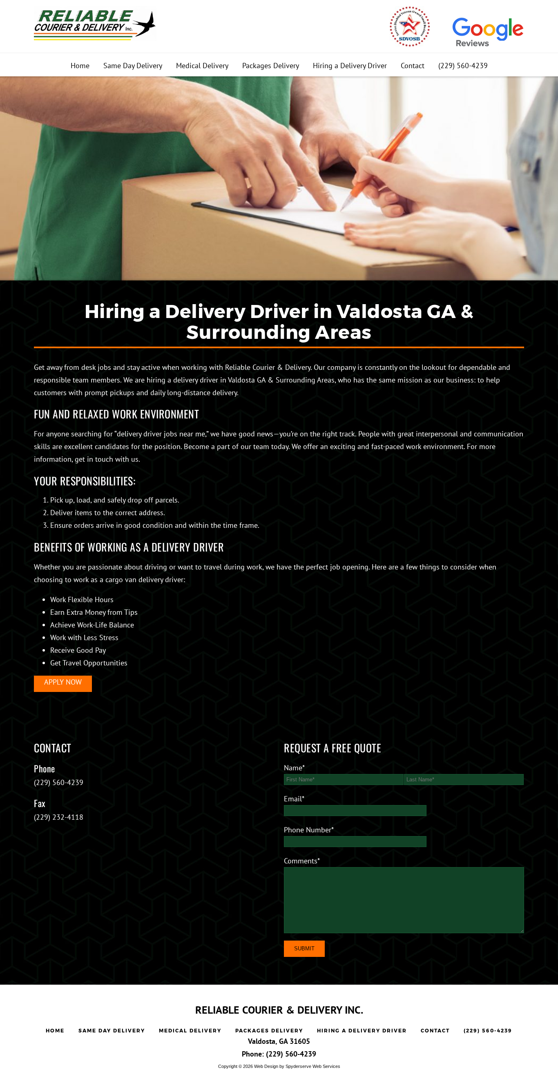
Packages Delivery (270, 65)
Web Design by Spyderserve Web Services (297, 1066)
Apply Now (63, 682)
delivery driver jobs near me (161, 433)
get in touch (94, 459)
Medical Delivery (202, 65)
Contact (412, 65)
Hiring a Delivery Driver (350, 65)
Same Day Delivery (132, 65)
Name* (294, 767)
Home (80, 65)
